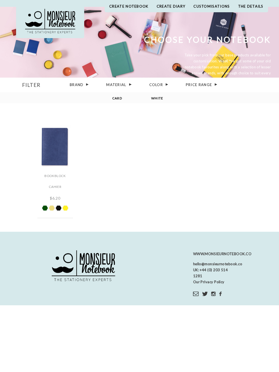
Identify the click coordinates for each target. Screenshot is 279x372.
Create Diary (171, 6)
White (157, 98)
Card (117, 98)
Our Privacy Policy (209, 282)
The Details (250, 6)
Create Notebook (128, 6)
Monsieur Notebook (50, 21)
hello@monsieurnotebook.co (217, 264)
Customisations (211, 6)
